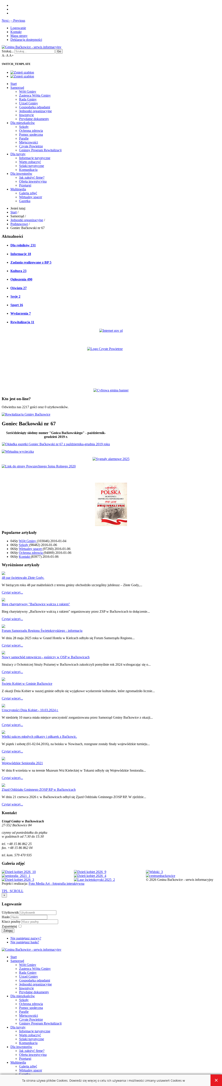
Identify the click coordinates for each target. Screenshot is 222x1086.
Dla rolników (23, 245)
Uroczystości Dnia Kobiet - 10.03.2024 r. (30, 710)
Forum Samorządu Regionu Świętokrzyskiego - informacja (42, 630)
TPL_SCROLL (12, 891)
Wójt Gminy (27, 91)
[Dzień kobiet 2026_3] (18, 879)
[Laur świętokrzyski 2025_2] (94, 879)
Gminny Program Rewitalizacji (40, 150)
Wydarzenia (20, 313)
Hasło (6, 917)
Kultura (18, 271)
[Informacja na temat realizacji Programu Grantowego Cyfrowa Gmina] (111, 390)
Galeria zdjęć (28, 193)
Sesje (15, 296)
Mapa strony (19, 36)
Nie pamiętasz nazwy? (25, 938)
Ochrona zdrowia (31, 130)
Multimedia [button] (18, 189)
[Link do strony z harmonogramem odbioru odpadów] (39, 466)
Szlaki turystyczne (31, 166)
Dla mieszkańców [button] (22, 123)
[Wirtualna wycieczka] (18, 451)
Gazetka (24, 201)
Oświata (18, 288)
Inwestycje (26, 115)
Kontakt (15, 32)
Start (13, 84)
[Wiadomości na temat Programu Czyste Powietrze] (111, 364)
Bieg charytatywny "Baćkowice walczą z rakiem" (36, 604)
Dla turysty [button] (18, 154)
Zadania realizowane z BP (30, 262)
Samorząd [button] (17, 87)
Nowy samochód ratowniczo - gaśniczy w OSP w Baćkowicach (46, 657)
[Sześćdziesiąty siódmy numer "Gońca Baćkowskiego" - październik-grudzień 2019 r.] (56, 444)
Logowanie (18, 28)
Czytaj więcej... (12, 592)
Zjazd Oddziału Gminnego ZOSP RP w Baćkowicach (39, 789)
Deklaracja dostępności (26, 39)
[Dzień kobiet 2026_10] (19, 872)
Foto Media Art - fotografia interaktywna (56, 883)
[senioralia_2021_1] (16, 876)
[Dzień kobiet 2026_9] (90, 872)
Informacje (20, 254)
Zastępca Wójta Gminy (35, 95)
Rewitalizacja (22, 322)
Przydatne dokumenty (34, 119)
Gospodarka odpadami (34, 107)
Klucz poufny (11, 921)
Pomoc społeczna (31, 134)
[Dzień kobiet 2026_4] (90, 876)
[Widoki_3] (154, 872)
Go (59, 51)
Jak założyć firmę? (31, 177)
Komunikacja (28, 170)
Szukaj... (8, 51)
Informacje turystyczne (34, 158)
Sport (16, 305)
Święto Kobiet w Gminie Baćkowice (27, 683)
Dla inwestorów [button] (21, 173)
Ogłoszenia (21, 279)
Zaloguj (8, 930)
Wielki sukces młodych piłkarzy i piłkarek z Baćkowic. (39, 736)
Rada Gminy (28, 99)
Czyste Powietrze (31, 146)
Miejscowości (28, 142)
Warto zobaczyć (30, 162)
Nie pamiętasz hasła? (24, 942)
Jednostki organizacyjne (35, 111)
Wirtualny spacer (30, 197)
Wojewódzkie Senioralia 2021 (22, 763)
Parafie (24, 138)
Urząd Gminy (28, 103)
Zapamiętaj (9, 926)
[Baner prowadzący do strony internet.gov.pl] (111, 330)
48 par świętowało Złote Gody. (23, 577)
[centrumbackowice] (160, 876)
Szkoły (24, 127)
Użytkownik (10, 912)
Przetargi (25, 185)
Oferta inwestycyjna (33, 181)
